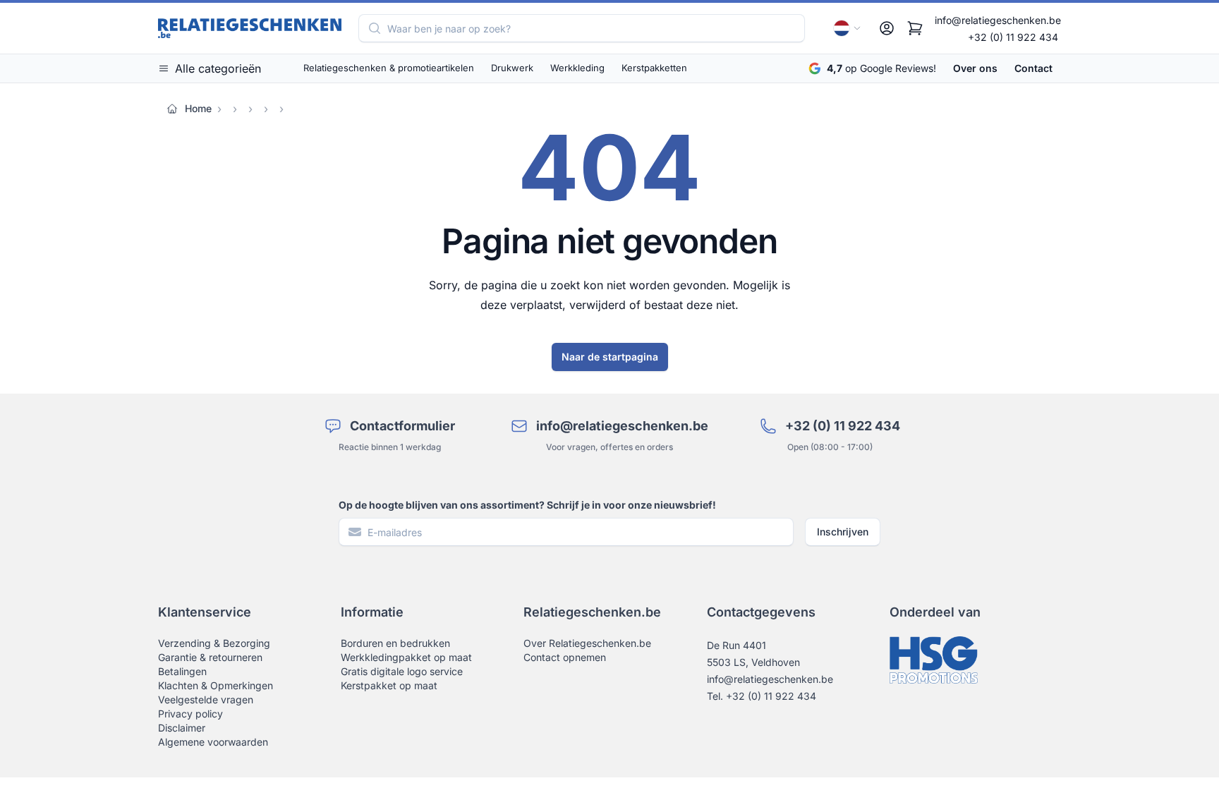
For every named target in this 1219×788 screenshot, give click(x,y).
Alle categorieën (218, 68)
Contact (1033, 68)
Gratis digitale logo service (402, 671)
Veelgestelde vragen (205, 699)
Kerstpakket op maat (389, 685)
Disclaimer (181, 728)
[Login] (886, 28)
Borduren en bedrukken (395, 643)
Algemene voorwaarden (213, 742)
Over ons (975, 68)
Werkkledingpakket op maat (406, 657)
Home (198, 108)
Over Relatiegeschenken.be (587, 643)
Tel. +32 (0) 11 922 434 (761, 696)
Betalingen (182, 671)
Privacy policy (190, 714)
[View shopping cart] (914, 28)
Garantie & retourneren (210, 657)
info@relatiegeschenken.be (998, 20)
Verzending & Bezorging (214, 643)
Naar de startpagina (610, 357)
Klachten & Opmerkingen (215, 685)
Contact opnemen (564, 657)
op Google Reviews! (881, 68)
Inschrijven (842, 532)
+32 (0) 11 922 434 (1013, 37)
